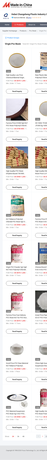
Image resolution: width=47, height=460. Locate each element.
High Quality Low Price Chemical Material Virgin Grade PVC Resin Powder (15, 77)
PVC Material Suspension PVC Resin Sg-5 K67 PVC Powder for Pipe (15, 413)
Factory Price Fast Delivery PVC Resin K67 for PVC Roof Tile (16, 317)
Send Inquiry (17, 91)
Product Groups (13, 38)
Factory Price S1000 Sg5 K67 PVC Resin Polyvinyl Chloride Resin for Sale (17, 125)
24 (13, 436)
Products (20, 24)
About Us (31, 24)
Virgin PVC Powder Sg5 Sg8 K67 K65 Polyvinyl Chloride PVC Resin (16, 269)
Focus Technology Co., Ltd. (30, 450)
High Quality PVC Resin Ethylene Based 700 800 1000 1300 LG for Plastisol (16, 173)
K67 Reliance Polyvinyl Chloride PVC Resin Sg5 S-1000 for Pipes (15, 221)
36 (18, 436)
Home (7, 24)
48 (23, 436)
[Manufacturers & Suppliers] (17, 5)
